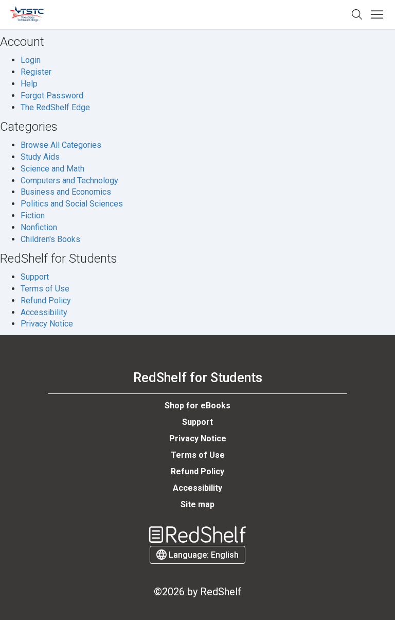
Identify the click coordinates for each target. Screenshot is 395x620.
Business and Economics (66, 192)
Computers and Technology (69, 180)
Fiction (33, 215)
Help (29, 84)
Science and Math (52, 169)
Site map (197, 504)
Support (35, 277)
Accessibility (44, 312)
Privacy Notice (47, 324)
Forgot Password (52, 95)
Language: (203, 555)
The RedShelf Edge (55, 107)
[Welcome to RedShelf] (197, 534)
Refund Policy (46, 300)
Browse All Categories (61, 145)
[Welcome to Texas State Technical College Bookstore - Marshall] (27, 14)
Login (31, 60)
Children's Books (50, 239)
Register (36, 72)
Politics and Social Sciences (72, 204)
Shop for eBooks (197, 405)
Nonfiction (39, 227)
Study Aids (40, 157)
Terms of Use (45, 289)
